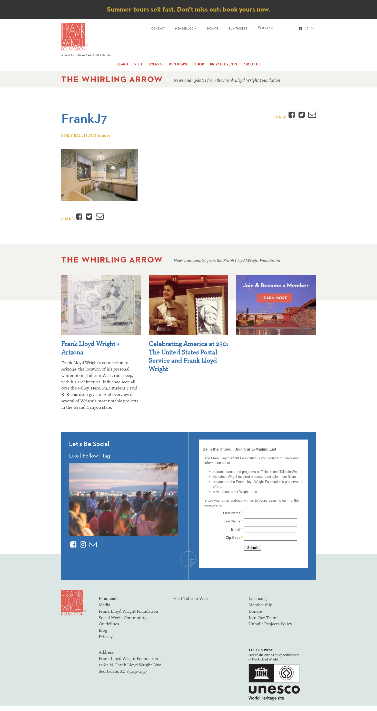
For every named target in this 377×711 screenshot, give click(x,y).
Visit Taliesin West (191, 598)
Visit (138, 64)
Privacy (106, 637)
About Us (252, 64)
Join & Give (178, 64)
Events (155, 64)
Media (104, 605)
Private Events (223, 64)
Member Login (186, 28)
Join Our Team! (263, 618)
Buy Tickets (238, 28)
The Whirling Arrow (112, 79)
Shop (199, 64)
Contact (158, 28)
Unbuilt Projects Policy (270, 624)
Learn (122, 64)
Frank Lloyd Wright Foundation (128, 611)
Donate (213, 28)
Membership (260, 605)
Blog (103, 630)
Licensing (258, 598)
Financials (108, 598)
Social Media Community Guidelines (122, 621)
